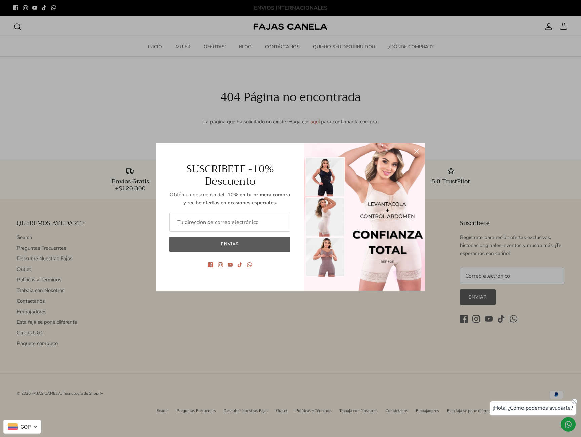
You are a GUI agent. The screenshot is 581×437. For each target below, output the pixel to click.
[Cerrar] (416, 151)
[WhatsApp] (249, 264)
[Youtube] (230, 264)
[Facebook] (210, 264)
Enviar (230, 244)
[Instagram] (220, 264)
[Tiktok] (239, 264)
